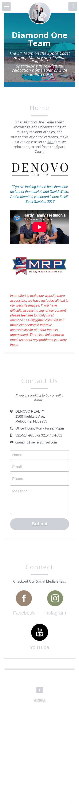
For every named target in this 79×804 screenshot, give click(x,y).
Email (17, 466)
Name (17, 455)
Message (20, 491)
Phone (17, 478)
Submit (39, 523)
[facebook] (39, 690)
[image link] (24, 598)
